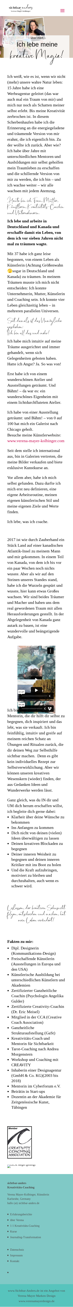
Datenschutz (17, 1249)
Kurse (13, 1231)
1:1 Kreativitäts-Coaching (25, 1225)
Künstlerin (16, 207)
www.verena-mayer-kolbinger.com (35, 440)
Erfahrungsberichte (21, 1214)
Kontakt (14, 1261)
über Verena (17, 1220)
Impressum (16, 1255)
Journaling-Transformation (25, 1237)
